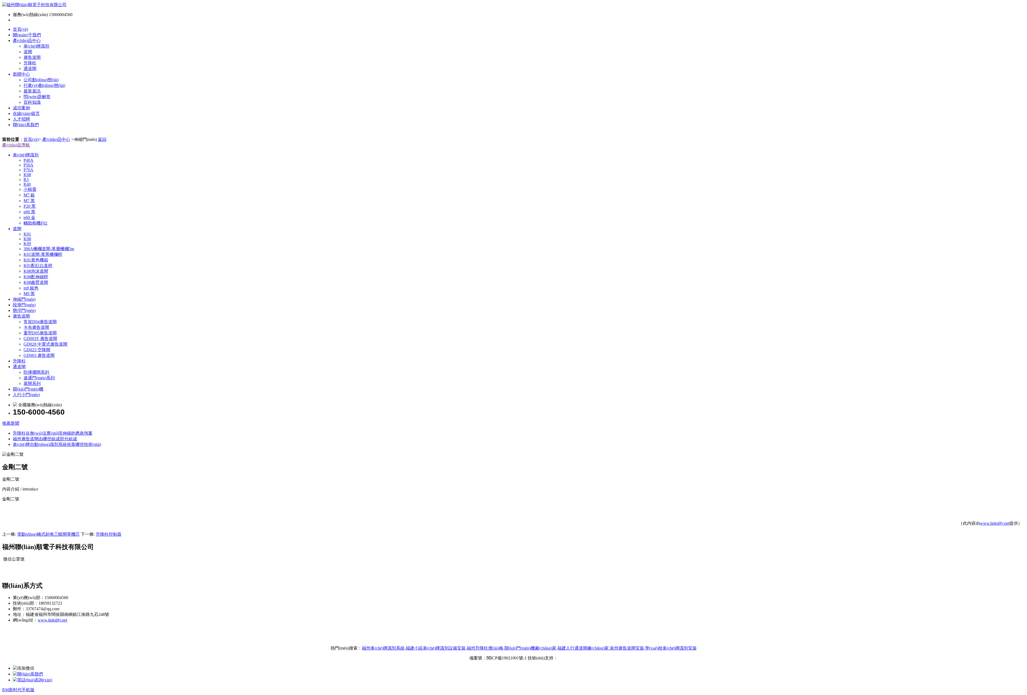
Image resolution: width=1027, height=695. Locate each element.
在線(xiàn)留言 (26, 113)
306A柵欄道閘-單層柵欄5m (49, 248)
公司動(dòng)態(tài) (41, 80)
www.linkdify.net (994, 523)
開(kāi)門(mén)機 (28, 389)
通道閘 (30, 68)
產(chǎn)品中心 (27, 40)
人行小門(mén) (26, 394)
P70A (28, 170)
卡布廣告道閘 (36, 327)
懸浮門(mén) (24, 310)
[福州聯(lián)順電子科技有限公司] (34, 4)
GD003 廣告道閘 (39, 355)
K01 (27, 234)
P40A (28, 160)
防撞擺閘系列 (36, 372)
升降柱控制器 (108, 534)
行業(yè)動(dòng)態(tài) (44, 85)
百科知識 (32, 102)
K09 (27, 243)
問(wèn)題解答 (37, 96)
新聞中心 (21, 74)
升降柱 (30, 63)
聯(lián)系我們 (26, 124)
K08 (27, 174)
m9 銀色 (31, 288)
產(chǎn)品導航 (16, 145)
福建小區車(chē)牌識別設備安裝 (436, 648)
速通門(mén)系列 (39, 378)
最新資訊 (32, 91)
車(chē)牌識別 (36, 46)
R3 (26, 179)
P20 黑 (30, 206)
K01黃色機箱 (36, 260)
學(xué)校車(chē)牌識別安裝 (671, 648)
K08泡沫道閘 (36, 271)
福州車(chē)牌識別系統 (383, 648)
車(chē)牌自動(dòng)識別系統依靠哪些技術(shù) (57, 444)
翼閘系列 (32, 383)
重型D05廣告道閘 (40, 333)
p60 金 (29, 217)
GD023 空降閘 (37, 350)
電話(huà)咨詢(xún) (34, 680)
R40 (27, 184)
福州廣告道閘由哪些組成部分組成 (45, 439)
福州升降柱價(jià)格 (485, 648)
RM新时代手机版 (18, 690)
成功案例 (21, 108)
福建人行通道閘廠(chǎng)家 (583, 648)
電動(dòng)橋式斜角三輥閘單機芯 (48, 534)
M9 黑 (29, 293)
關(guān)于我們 (27, 35)
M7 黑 (29, 200)
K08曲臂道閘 (36, 282)
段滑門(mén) (24, 305)
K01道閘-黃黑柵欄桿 (43, 254)
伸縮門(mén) (24, 299)
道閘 (28, 51)
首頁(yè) (20, 29)
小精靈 (30, 189)
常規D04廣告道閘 (40, 321)
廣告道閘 (32, 57)
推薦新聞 (10, 423)
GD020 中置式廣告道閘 (45, 344)
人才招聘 (21, 119)
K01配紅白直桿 (38, 265)
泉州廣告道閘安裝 (627, 648)
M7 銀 (29, 195)
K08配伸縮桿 (36, 277)
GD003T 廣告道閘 (40, 338)
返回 (102, 139)
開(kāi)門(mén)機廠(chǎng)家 (530, 648)
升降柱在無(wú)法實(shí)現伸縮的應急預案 (53, 433)
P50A (28, 165)
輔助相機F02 (35, 223)
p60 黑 (29, 212)
